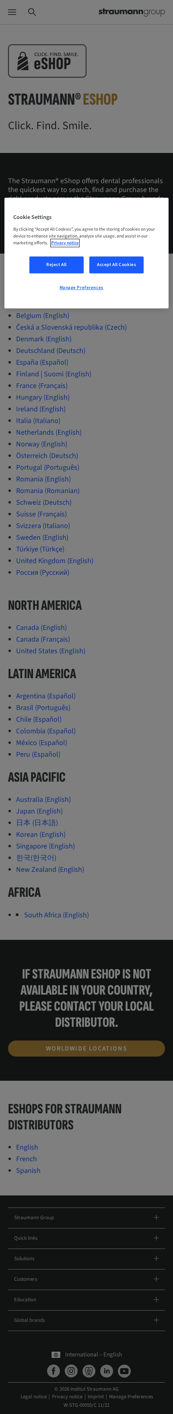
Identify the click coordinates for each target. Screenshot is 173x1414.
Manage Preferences (81, 287)
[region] (86, 253)
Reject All (56, 264)
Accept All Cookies (116, 264)
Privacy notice (65, 242)
